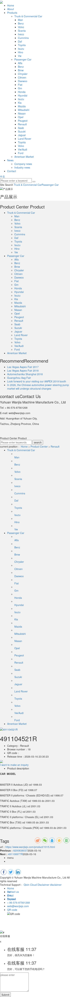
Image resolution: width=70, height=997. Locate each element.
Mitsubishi (23, 110)
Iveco (21, 34)
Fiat (20, 84)
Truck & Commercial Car (28, 16)
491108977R (15, 854)
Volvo (21, 27)
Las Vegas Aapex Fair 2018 (23, 370)
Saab (21, 128)
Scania (22, 30)
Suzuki (21, 131)
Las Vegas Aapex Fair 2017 (23, 367)
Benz (21, 23)
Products (12, 12)
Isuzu (21, 48)
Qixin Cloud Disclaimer (36, 884)
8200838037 (20, 850)
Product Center (39, 446)
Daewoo (22, 81)
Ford (20, 153)
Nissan (22, 113)
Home (10, 5)
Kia (20, 102)
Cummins (23, 38)
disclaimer (56, 884)
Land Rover (24, 138)
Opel (20, 117)
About (10, 9)
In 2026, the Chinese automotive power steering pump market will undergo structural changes (38, 386)
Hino (20, 52)
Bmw (21, 70)
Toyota (22, 45)
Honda (21, 92)
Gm (20, 88)
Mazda (22, 106)
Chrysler (22, 74)
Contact (11, 171)
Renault (22, 124)
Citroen (22, 77)
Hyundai (22, 95)
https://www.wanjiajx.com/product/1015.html (30, 847)
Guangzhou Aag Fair (19, 378)
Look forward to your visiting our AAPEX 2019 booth (36, 381)
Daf (20, 41)
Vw (19, 56)
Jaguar (22, 135)
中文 (2, 176)
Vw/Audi (22, 149)
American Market (24, 156)
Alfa (20, 63)
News (10, 160)
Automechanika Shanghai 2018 (25, 374)
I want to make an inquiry (14, 765)
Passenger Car (22, 59)
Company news (23, 164)
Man (20, 20)
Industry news (22, 167)
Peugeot (22, 120)
